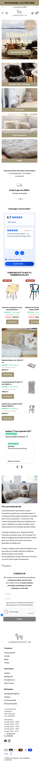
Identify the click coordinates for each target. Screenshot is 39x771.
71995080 (9, 736)
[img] (21, 434)
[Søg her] (7, 13)
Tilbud (6, 663)
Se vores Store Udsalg (19, 52)
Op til (19, 3)
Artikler (7, 673)
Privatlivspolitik (10, 700)
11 (13, 408)
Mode (6, 659)
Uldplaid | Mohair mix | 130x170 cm (12, 361)
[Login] (32, 13)
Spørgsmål (8, 676)
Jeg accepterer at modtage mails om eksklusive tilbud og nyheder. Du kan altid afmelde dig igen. (20, 604)
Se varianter (12, 322)
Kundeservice (9, 680)
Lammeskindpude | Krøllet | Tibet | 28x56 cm (12, 383)
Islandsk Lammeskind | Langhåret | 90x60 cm (12, 308)
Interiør (7, 656)
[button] (2, 7)
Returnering (9, 683)
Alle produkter (9, 653)
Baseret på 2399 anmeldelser (15, 436)
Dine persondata (10, 704)
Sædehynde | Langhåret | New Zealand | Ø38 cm (12, 405)
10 (14, 365)
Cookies (7, 697)
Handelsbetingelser (11, 694)
